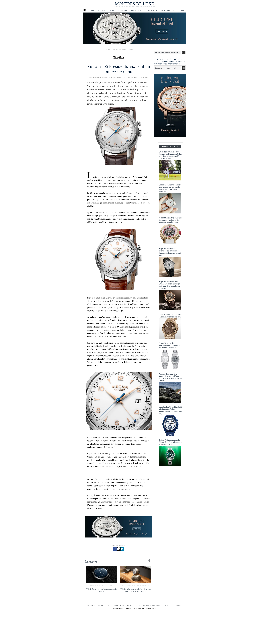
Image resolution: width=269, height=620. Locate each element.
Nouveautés (95, 10)
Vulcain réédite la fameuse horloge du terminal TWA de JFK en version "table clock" (135, 590)
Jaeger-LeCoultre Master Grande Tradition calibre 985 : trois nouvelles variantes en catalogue (170, 284)
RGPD (168, 605)
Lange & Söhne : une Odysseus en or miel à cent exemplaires (170, 315)
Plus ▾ (181, 10)
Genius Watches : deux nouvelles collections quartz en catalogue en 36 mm (169, 345)
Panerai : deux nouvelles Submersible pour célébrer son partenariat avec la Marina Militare (170, 377)
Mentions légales (152, 605)
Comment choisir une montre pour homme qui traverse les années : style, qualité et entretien (170, 188)
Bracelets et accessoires (166, 10)
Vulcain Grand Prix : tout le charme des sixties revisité (101, 590)
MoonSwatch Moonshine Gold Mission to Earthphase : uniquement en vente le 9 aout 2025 (170, 410)
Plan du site (105, 605)
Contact (177, 605)
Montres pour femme (146, 10)
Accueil (108, 49)
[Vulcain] (118, 57)
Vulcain (131, 49)
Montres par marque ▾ (110, 10)
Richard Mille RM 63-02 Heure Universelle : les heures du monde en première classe (170, 220)
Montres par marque (120, 49)
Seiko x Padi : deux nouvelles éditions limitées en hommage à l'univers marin (170, 442)
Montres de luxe (134, 3)
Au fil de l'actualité (128, 10)
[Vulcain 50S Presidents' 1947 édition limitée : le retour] (119, 107)
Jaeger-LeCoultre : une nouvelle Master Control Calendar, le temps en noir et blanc (170, 251)
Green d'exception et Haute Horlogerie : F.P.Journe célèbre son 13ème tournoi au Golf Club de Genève (170, 155)
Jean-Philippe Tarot (98, 77)
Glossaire (119, 605)
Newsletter (134, 605)
